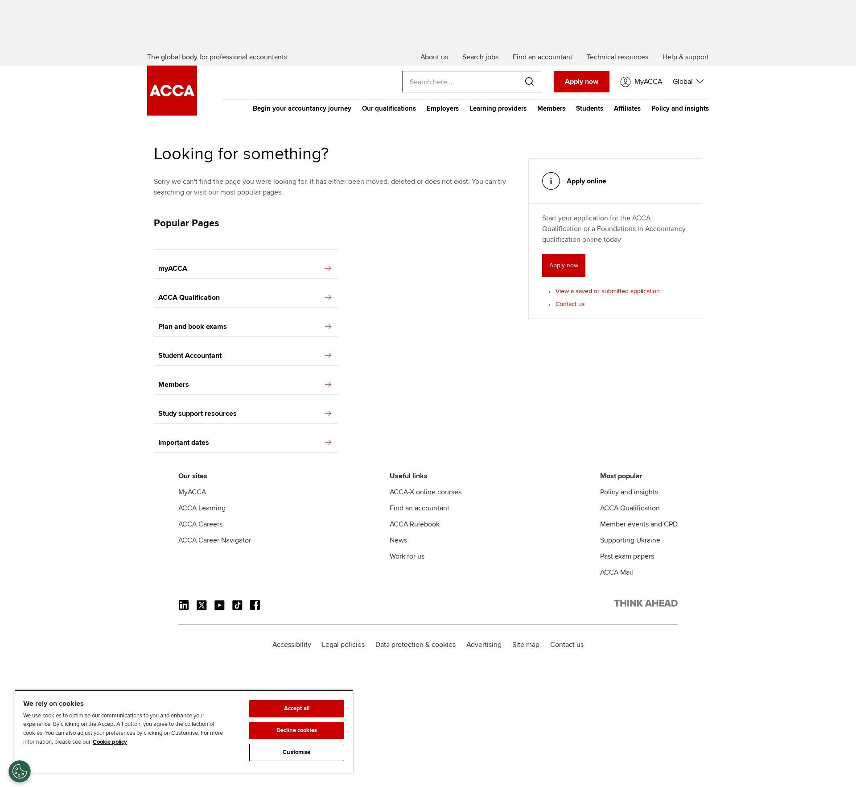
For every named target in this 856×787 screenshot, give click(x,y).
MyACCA (192, 492)
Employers (443, 108)
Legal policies (343, 644)
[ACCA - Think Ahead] (172, 113)
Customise (296, 752)
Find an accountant (419, 508)
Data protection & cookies (415, 644)
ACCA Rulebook (415, 524)
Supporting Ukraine (630, 540)
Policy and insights (680, 108)
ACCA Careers (200, 524)
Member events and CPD (639, 524)
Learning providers (498, 108)
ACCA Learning (202, 508)
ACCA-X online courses (425, 492)
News (398, 540)
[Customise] (19, 771)
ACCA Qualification (189, 297)
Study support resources (197, 413)
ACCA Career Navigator (214, 540)
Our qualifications (389, 108)
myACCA (172, 268)
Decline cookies (296, 730)
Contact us (570, 304)
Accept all (296, 708)
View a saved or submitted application (608, 291)
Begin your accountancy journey (302, 108)
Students (589, 108)
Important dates (183, 442)
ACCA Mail (616, 572)
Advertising (484, 644)
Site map (525, 644)
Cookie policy (110, 742)
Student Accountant (190, 355)
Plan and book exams (192, 326)
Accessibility (291, 644)
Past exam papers (627, 556)
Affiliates (627, 108)
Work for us (407, 556)
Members (551, 108)
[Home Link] (646, 605)
